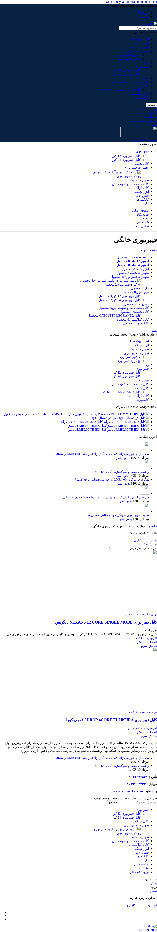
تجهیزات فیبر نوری (136, 51)
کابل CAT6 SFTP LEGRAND (121, 90)
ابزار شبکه (142, 43)
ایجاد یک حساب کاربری (141, 905)
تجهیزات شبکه (139, 47)
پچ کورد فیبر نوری (129, 58)
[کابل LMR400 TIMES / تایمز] (128, 425)
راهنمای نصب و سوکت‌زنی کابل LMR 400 (120, 471)
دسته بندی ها (148, 250)
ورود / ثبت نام (139, 872)
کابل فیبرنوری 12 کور (126, 70)
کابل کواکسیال (139, 93)
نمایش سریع (148, 645)
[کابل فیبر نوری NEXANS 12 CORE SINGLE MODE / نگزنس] (126, 610)
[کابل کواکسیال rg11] (133, 418)
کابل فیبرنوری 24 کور (126, 74)
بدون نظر (122, 458)
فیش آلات (142, 78)
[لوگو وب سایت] (147, 24)
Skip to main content (143, 1)
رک (146, 62)
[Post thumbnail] (144, 450)
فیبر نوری (142, 66)
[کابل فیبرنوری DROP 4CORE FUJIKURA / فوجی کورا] (126, 708)
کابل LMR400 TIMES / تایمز (87, 425)
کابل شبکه (142, 86)
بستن (153, 330)
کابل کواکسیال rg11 (105, 418)
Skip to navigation (118, 1)
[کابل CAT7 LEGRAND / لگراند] (126, 422)
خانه (153, 526)
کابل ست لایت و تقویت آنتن (130, 82)
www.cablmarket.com (128, 791)
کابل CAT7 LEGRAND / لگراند (82, 422)
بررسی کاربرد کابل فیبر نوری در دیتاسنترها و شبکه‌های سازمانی (106, 497)
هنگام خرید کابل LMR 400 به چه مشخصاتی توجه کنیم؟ (112, 479)
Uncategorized (139, 39)
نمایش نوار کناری (145, 540)
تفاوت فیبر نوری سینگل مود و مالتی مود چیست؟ (116, 515)
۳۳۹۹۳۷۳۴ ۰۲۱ (135, 784)
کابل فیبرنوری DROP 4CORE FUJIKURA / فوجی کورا (111, 720)
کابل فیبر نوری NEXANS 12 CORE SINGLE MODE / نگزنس (106, 622)
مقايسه (144, 868)
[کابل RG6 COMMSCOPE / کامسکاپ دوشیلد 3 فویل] (111, 414)
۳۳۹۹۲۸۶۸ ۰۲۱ (137, 776)
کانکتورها (143, 97)
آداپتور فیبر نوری (130, 54)
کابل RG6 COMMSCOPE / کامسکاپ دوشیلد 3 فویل (39, 414)
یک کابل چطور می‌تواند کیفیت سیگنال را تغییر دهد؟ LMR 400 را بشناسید (100, 454)
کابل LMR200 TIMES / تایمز (87, 429)
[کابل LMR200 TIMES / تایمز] (128, 429)
